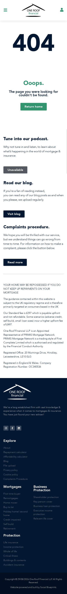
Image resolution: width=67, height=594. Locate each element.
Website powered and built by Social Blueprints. (33, 587)
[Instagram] (5, 428)
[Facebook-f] (12, 428)
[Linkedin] (18, 428)
